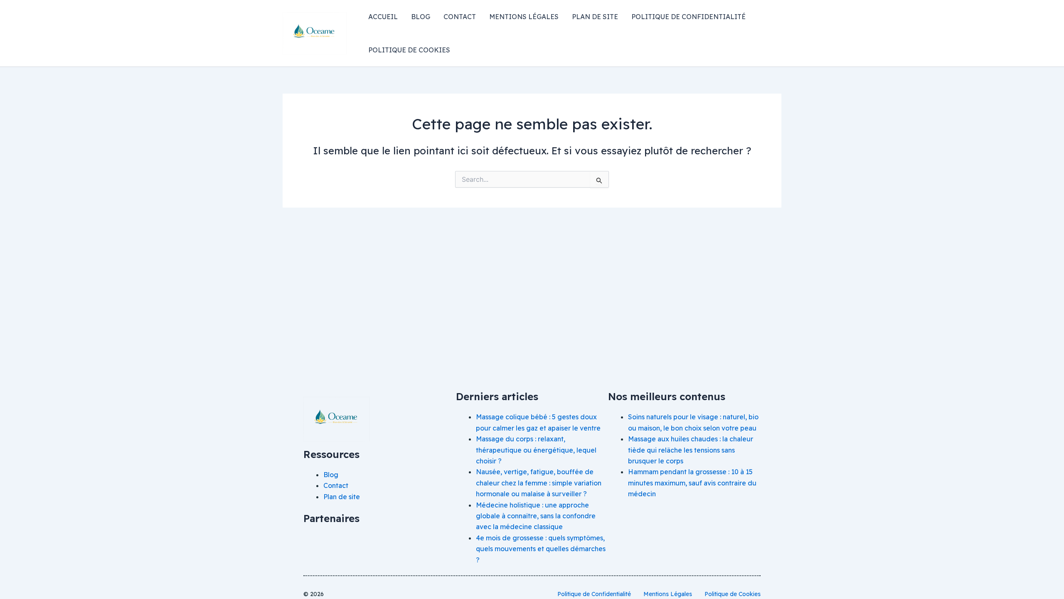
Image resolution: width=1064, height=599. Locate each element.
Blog (420, 16)
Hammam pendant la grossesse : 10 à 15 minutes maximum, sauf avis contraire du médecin (692, 483)
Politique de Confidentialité (688, 16)
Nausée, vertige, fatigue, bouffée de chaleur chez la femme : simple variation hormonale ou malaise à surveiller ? (538, 483)
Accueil (383, 16)
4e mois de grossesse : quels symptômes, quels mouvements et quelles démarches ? (541, 549)
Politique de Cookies (409, 50)
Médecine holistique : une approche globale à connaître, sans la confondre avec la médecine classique (536, 516)
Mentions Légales (524, 16)
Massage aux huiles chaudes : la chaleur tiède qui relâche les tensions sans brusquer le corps (690, 450)
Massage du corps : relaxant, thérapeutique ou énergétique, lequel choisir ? (536, 450)
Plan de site (595, 16)
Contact (459, 16)
